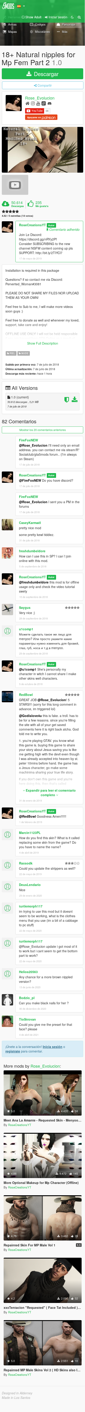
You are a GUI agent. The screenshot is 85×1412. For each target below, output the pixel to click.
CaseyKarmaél (30, 522)
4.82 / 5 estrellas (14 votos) (17, 215)
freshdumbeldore (32, 551)
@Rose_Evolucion (33, 445)
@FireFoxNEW (30, 480)
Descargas (17, 206)
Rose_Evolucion (39, 98)
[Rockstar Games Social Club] (43, 103)
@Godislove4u (30, 715)
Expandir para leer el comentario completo (50, 792)
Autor (51, 225)
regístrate (12, 1051)
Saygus (25, 607)
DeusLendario (30, 884)
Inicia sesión (52, 1046)
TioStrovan (27, 1019)
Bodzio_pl (27, 997)
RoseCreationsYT (32, 225)
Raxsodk (26, 863)
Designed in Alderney (17, 1393)
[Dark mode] (72, 17)
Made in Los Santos (16, 1397)
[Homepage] (27, 103)
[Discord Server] (49, 103)
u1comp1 (26, 629)
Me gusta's (41, 206)
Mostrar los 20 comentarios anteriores (42, 430)
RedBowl (26, 694)
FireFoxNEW (28, 440)
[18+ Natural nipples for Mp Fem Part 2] (42, 150)
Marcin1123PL (30, 832)
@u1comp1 (27, 669)
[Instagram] (33, 103)
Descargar (45, 74)
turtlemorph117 (30, 906)
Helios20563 (28, 971)
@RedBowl (27, 816)
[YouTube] (38, 103)
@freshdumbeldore (34, 582)
